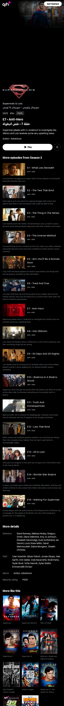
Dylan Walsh (45, 563)
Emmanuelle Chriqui (22, 566)
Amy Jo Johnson (48, 536)
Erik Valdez (24, 559)
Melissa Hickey (39, 533)
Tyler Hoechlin (19, 556)
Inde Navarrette (39, 559)
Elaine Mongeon (39, 546)
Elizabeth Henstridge (27, 539)
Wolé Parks (53, 559)
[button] (53, 3)
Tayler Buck (17, 563)
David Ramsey (24, 533)
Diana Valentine (31, 536)
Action (17, 573)
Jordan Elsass (48, 556)
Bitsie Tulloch (33, 556)
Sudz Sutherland (46, 539)
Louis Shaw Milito (33, 543)
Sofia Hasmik (31, 563)
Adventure (26, 573)
